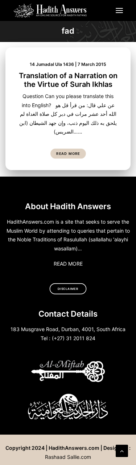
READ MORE (68, 264)
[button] (119, 10)
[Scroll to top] (122, 450)
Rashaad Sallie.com (68, 457)
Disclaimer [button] (68, 289)
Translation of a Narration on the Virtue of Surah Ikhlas (68, 80)
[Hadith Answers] (50, 10)
